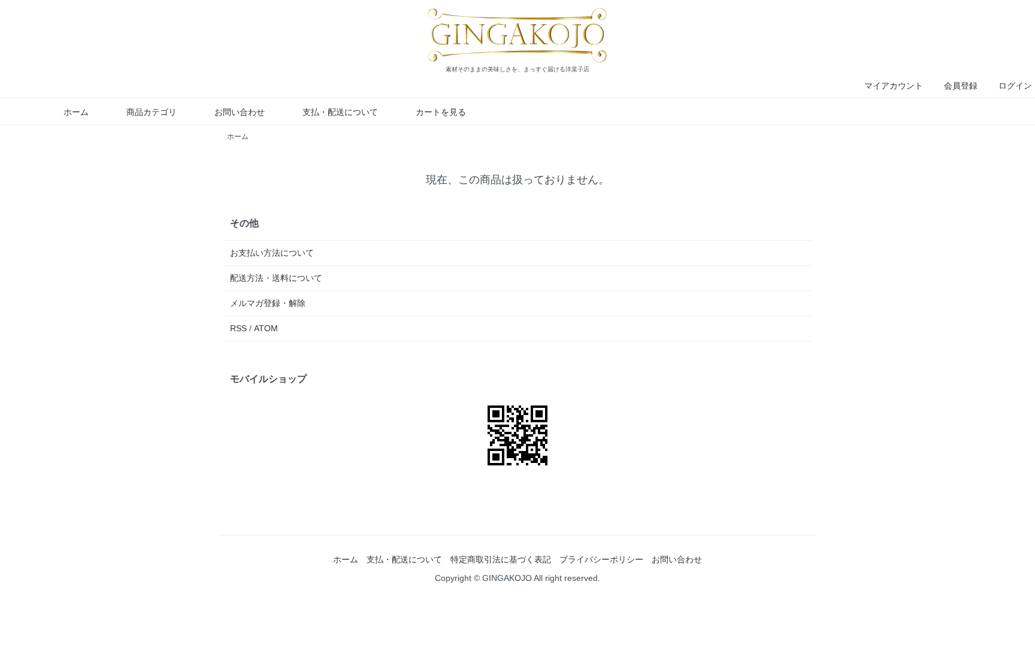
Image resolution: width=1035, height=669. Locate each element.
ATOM (266, 328)
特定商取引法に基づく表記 (500, 559)
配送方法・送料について (276, 278)
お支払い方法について (272, 253)
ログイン (1015, 85)
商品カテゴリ (151, 112)
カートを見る (441, 112)
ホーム (76, 112)
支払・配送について (340, 112)
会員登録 (961, 85)
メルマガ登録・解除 (267, 303)
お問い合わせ (239, 112)
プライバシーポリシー (601, 559)
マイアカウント (893, 85)
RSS (238, 328)
